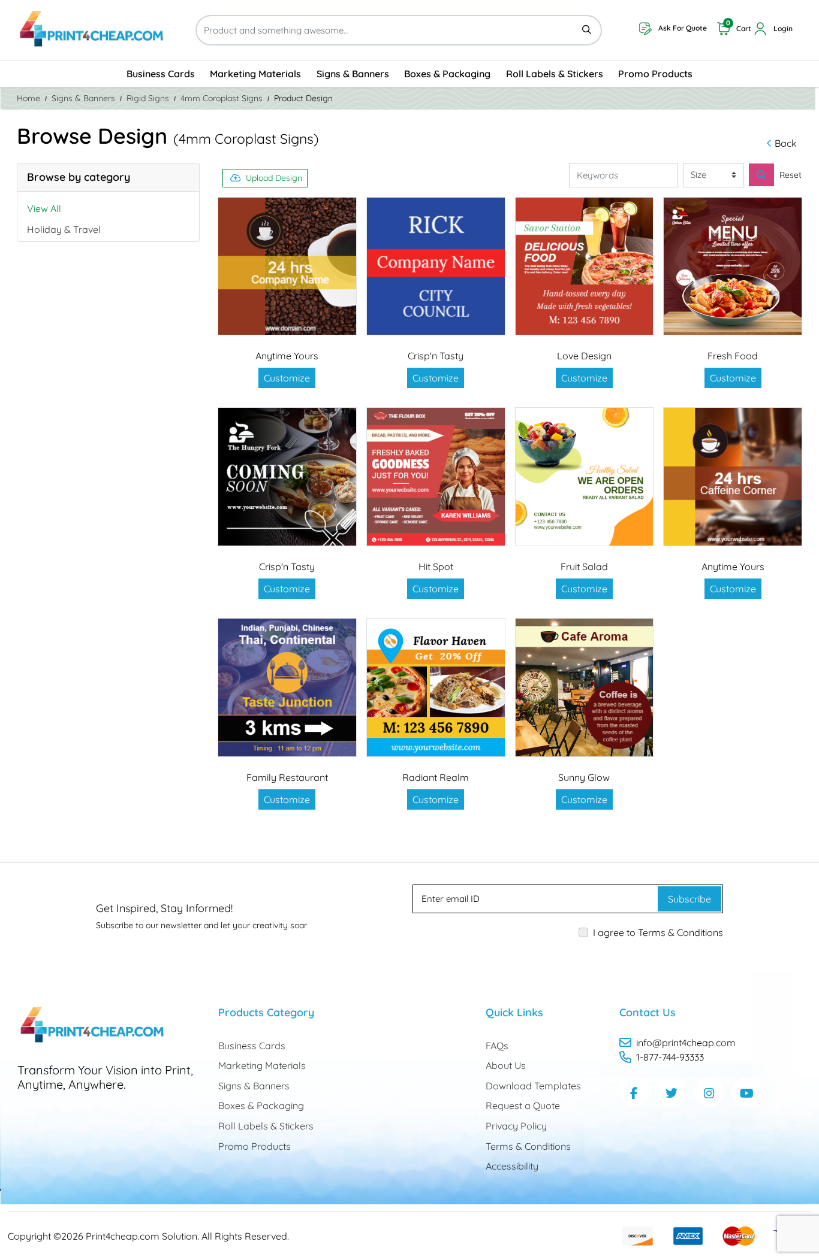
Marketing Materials (262, 1065)
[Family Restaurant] (287, 687)
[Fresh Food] (732, 266)
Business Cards (251, 1046)
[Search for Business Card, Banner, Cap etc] (761, 174)
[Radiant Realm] (435, 687)
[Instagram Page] (709, 1092)
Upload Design (274, 177)
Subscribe (689, 899)
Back (786, 143)
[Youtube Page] (747, 1092)
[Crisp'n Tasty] (435, 266)
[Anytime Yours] (287, 266)
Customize (287, 378)
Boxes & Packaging (261, 1105)
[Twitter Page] (671, 1092)
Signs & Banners (254, 1086)
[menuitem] (161, 73)
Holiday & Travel (64, 229)
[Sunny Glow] (584, 687)
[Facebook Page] (634, 1092)
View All (44, 208)
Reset (790, 174)
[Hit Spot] (435, 476)
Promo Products (254, 1146)
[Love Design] (584, 266)
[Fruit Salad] (584, 476)
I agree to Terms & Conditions (658, 932)
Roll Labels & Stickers (266, 1126)
